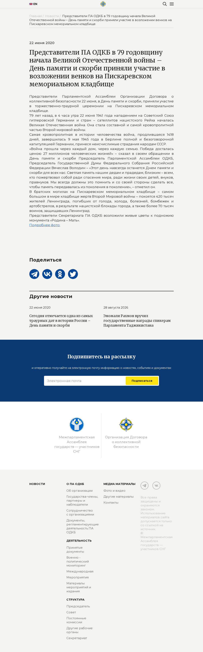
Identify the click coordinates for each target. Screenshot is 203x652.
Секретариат (76, 638)
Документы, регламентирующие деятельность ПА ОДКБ (82, 526)
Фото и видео (114, 490)
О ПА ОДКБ (75, 484)
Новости (37, 484)
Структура (75, 599)
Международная (79, 571)
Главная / (36, 16)
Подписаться (142, 381)
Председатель (78, 606)
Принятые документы (75, 549)
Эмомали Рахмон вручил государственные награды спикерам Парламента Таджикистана (137, 321)
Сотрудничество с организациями (80, 512)
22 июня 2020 (40, 307)
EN (35, 4)
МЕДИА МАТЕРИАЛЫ (119, 484)
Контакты (110, 502)
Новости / (53, 16)
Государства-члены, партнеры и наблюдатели (82, 500)
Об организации (79, 490)
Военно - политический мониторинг (77, 561)
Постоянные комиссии (76, 620)
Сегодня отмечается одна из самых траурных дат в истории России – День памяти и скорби (61, 321)
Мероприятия (77, 577)
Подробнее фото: (44, 225)
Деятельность (79, 540)
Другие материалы (118, 496)
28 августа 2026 (115, 307)
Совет (71, 612)
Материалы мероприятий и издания (78, 587)
